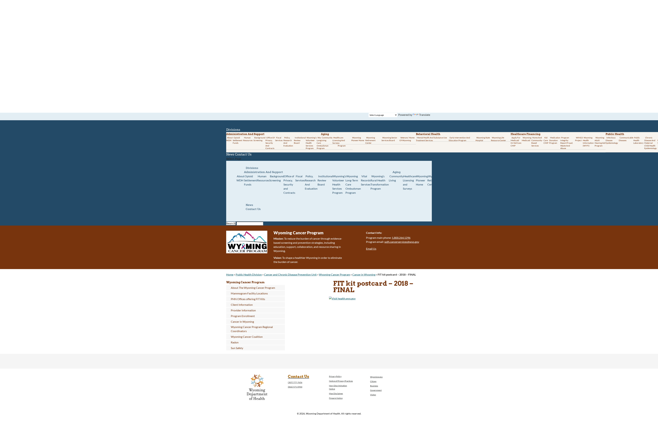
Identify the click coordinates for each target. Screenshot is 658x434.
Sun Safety (237, 348)
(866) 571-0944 (295, 387)
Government (376, 390)
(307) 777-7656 (295, 382)
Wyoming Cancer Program (334, 274)
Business (374, 386)
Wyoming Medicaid (526, 139)
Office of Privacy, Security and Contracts (270, 143)
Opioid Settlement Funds (250, 180)
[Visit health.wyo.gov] (342, 298)
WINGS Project (579, 139)
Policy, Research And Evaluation (288, 141)
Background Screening (259, 139)
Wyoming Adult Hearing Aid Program (600, 141)
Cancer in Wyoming (363, 274)
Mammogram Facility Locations (249, 293)
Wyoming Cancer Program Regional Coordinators (252, 329)
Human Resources (248, 139)
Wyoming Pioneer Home (357, 139)
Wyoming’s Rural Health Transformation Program (379, 182)
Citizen (373, 381)
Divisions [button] (252, 168)
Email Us (371, 248)
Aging (325, 134)
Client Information (242, 304)
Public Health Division (249, 274)
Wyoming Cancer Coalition (247, 336)
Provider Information (243, 310)
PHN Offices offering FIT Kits (248, 299)
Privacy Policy (335, 376)
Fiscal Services (279, 139)
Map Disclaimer (336, 393)
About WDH (240, 178)
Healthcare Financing (525, 134)
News (249, 205)
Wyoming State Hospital (483, 139)
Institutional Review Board (300, 140)
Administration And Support (263, 172)
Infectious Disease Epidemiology (612, 140)
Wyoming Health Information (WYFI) (588, 141)
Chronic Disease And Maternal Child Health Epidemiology (650, 143)
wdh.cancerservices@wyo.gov (401, 241)
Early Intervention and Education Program (459, 139)
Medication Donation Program (554, 140)
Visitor (373, 394)
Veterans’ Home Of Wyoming (407, 139)
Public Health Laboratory (638, 140)
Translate (424, 114)
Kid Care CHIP (546, 140)
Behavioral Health (428, 134)
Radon (235, 342)
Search (231, 223)
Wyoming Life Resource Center (498, 139)
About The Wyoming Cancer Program (253, 287)
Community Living (326, 139)
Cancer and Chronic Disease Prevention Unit (290, 274)
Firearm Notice (336, 398)
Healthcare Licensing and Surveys (338, 140)
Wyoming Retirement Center (370, 140)
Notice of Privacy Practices (341, 381)
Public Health (615, 134)
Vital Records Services (365, 180)
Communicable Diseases (626, 139)
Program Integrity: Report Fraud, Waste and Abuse (566, 143)
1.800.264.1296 (401, 237)
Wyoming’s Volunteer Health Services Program (311, 143)
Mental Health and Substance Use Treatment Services (431, 139)
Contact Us (243, 154)
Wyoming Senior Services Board (389, 139)
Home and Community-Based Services (537, 141)
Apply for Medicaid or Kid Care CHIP (516, 141)
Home (229, 274)
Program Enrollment (243, 316)
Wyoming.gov (376, 377)
